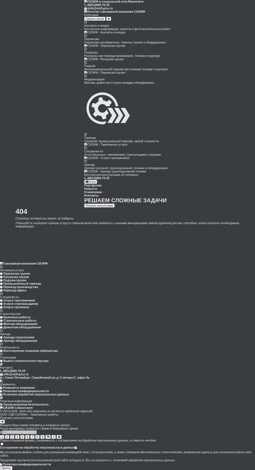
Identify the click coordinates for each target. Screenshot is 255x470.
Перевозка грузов (16, 273)
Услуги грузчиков (16, 307)
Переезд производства (20, 287)
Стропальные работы (19, 320)
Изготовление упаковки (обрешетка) (30, 350)
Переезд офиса (14, 290)
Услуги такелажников (19, 300)
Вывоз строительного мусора (26, 360)
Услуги (92, 181)
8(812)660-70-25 (98, 5)
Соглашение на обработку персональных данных (37, 447)
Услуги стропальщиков (20, 303)
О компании (93, 192)
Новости (90, 188)
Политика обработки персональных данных (36, 394)
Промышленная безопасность (26, 404)
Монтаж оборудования (20, 324)
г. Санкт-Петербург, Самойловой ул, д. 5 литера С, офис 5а (45, 377)
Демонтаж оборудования (22, 327)
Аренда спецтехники (18, 337)
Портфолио (93, 185)
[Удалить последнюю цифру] (59, 437)
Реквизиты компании (19, 387)
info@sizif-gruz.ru (100, 8)
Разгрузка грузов (16, 277)
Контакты (91, 195)
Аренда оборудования (20, 340)
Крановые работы (17, 317)
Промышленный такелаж (22, 283)
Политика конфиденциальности (27, 464)
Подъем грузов (14, 280)
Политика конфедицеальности (26, 391)
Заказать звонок (95, 18)
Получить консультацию (99, 205)
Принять (6, 468)
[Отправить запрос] (48, 437)
